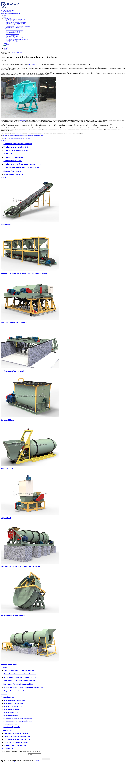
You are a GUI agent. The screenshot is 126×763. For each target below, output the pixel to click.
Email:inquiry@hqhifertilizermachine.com (10, 13)
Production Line (7, 18)
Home (5, 15)
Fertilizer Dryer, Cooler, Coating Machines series (17, 38)
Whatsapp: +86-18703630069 (7, 10)
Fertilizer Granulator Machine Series (14, 30)
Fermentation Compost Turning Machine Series (17, 39)
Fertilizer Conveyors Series (12, 34)
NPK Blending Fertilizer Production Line (15, 23)
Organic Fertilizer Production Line (14, 27)
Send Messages (45, 759)
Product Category (7, 697)
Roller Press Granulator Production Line (15, 19)
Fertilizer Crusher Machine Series (14, 31)
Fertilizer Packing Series (12, 36)
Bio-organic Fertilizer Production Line (15, 24)
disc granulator (32, 64)
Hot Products (4, 177)
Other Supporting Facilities (12, 41)
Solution (5, 43)
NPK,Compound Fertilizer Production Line (16, 22)
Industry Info (19, 52)
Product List (3, 140)
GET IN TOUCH (7, 748)
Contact (5, 49)
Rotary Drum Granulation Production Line (16, 20)
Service (5, 48)
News (5, 45)
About (5, 17)
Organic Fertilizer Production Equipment (13, 761)
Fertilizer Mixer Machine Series (13, 32)
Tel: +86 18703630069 (6, 11)
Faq (7, 47)
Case (7, 44)
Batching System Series (11, 40)
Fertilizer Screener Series (12, 35)
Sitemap (37, 760)
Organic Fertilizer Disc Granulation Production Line (18, 26)
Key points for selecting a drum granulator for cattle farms (16, 138)
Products (6, 28)
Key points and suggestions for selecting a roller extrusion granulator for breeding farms (22, 135)
